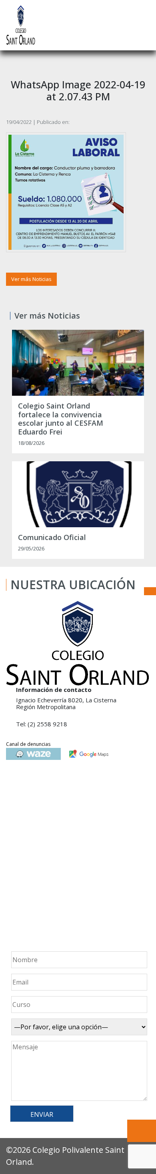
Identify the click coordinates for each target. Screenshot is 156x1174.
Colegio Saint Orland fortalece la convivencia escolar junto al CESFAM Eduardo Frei (60, 419)
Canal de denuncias (28, 744)
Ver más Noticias (31, 279)
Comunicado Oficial (52, 537)
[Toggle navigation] (144, 25)
